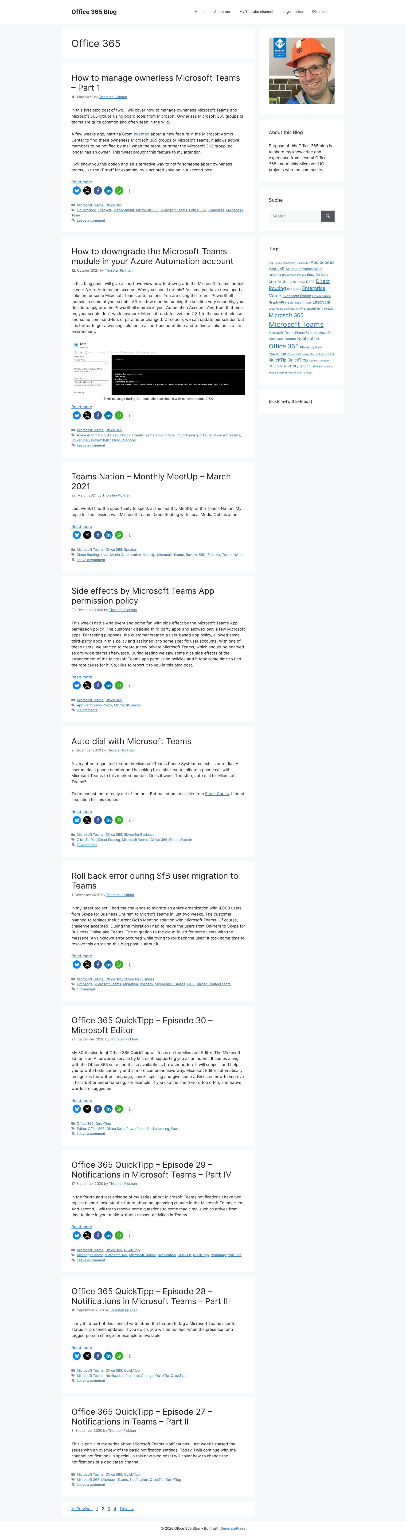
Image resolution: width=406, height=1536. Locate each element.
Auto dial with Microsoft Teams (131, 741)
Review (191, 555)
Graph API (276, 302)
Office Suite (115, 1129)
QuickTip (184, 1255)
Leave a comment (91, 220)
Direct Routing (88, 555)
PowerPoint (135, 1129)
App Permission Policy (94, 705)
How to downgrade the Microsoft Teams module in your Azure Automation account (152, 256)
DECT (310, 282)
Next (127, 1508)
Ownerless (216, 210)
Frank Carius (217, 793)
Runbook (129, 440)
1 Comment (86, 989)
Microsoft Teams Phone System (293, 333)
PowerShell (80, 440)
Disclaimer (321, 11)
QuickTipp (103, 1123)
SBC (202, 555)
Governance (86, 210)
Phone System (180, 840)
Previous (82, 1508)
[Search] (328, 216)
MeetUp (149, 555)
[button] (77, 190)
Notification (167, 1255)
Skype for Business (139, 834)
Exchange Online (296, 296)
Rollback (146, 984)
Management (123, 210)
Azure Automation (91, 435)
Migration (130, 984)
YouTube (235, 1255)
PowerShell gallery (105, 440)
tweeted (142, 134)
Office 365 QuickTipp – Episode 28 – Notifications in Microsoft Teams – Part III (150, 1296)
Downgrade (165, 435)
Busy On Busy (317, 275)
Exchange (85, 984)
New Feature (286, 339)
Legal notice (293, 11)
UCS (191, 984)
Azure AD (277, 268)
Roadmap (218, 1255)
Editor (81, 1129)
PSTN (329, 354)
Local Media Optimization (121, 555)
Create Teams (143, 435)
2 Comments (87, 710)
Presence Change (139, 1376)
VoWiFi (292, 372)
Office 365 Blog (94, 11)
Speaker (130, 549)
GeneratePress (233, 1528)
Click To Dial (86, 840)
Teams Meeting (278, 372)
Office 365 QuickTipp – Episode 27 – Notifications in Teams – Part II (141, 1416)
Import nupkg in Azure (193, 435)
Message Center (90, 1255)
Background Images (294, 275)
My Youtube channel (256, 11)
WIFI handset (304, 372)
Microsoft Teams (90, 205)
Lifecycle (105, 210)
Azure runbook (118, 435)
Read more (81, 182)
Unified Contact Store (213, 984)
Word (175, 1129)
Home (200, 11)
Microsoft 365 (147, 210)
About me (222, 11)
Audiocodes (323, 262)
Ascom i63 (303, 263)
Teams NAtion (233, 555)
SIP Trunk (284, 366)
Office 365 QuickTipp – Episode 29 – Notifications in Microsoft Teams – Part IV (151, 1169)
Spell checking (157, 1129)
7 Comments (87, 845)
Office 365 (113, 205)
